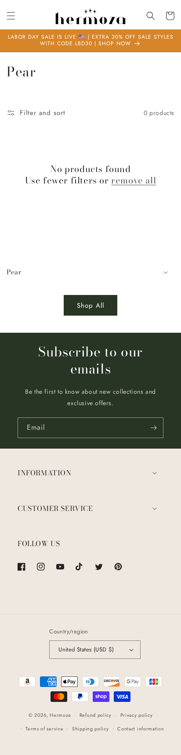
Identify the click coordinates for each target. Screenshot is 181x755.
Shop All (90, 305)
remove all (133, 180)
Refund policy (96, 715)
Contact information (140, 728)
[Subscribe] (153, 427)
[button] (11, 15)
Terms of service (44, 728)
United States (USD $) (86, 649)
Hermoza (60, 715)
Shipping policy (90, 728)
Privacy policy (136, 715)
